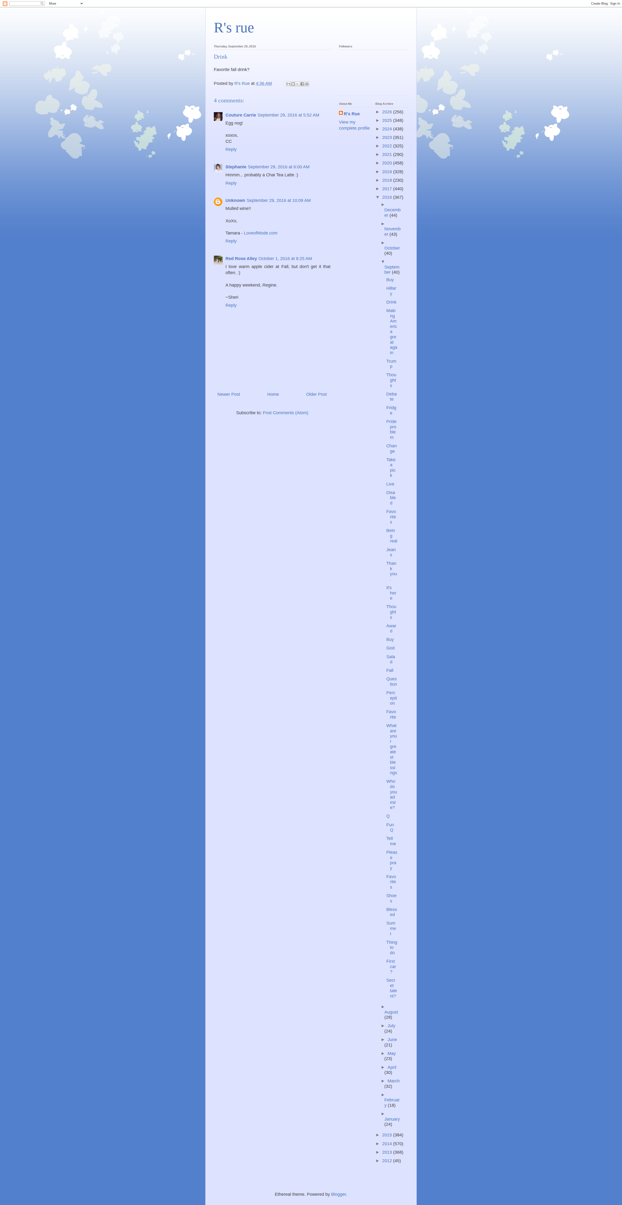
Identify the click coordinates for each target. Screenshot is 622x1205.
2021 (387, 154)
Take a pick (391, 467)
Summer (391, 928)
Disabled (391, 497)
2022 (387, 146)
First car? (391, 966)
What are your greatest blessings (391, 749)
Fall (389, 670)
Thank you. (391, 571)
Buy (390, 279)
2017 (387, 188)
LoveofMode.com (260, 233)
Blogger (338, 1194)
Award (391, 628)
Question (391, 681)
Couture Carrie (240, 115)
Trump (391, 364)
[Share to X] (297, 83)
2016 (387, 197)
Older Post (316, 394)
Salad (390, 659)
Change (391, 448)
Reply (231, 149)
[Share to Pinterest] (306, 83)
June (392, 1039)
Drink (391, 302)
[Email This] (288, 83)
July (391, 1025)
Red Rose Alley (241, 258)
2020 (387, 163)
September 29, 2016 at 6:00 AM (279, 166)
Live (390, 484)
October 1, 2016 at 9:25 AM (285, 258)
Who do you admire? (391, 794)
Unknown (235, 200)
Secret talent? (391, 988)
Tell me (391, 841)
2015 (387, 1135)
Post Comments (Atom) (285, 412)
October (392, 248)
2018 (387, 180)
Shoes (391, 898)
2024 (387, 128)
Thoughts (391, 380)
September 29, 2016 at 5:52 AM (288, 115)
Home (273, 394)
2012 (387, 1160)
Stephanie (235, 166)
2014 (387, 1143)
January (392, 1119)
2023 (387, 137)
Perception (391, 698)
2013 (387, 1152)
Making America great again (391, 331)
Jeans (391, 552)
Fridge (391, 410)
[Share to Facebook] (302, 83)
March (394, 1081)
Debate (391, 397)
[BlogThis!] (293, 83)
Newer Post (228, 394)
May (392, 1053)
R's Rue (352, 113)
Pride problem (391, 429)
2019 (387, 171)
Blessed (391, 912)
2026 (387, 111)
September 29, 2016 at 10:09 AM (279, 200)
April (392, 1067)
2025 (387, 120)
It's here (391, 593)
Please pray (391, 860)
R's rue (234, 27)
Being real (391, 535)
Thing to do (391, 947)
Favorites (391, 516)
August (391, 1012)
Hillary (391, 291)
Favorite (391, 714)
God (390, 648)
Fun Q (390, 827)
